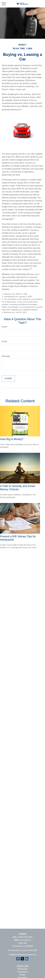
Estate (22, 975)
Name (4, 327)
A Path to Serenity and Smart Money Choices (17, 488)
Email (4, 341)
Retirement (22, 969)
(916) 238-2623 (25, 937)
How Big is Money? (11, 439)
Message (6, 356)
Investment (22, 972)
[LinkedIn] (26, 958)
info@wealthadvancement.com (22, 955)
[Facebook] (18, 958)
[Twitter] (22, 958)
